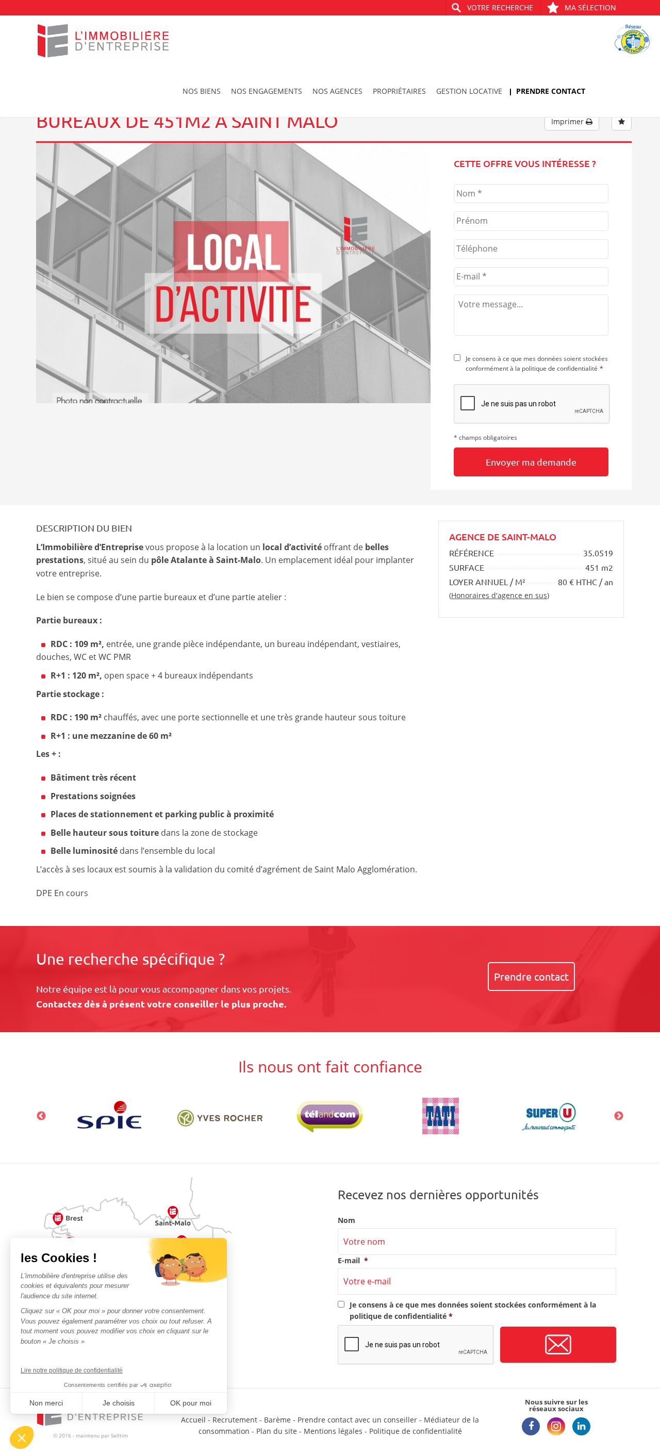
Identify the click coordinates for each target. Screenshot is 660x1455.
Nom (346, 1220)
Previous (41, 1116)
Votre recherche (500, 7)
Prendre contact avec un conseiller (357, 1420)
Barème (277, 1420)
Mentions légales (333, 1431)
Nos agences (337, 91)
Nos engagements (266, 91)
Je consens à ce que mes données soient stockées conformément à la (537, 363)
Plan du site (276, 1431)
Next (619, 1116)
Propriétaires (399, 91)
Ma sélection (590, 7)
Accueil (193, 1420)
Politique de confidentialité (415, 1431)
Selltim (119, 1435)
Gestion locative (469, 91)
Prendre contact (550, 91)
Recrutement (234, 1420)
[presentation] (532, 404)
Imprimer (568, 121)
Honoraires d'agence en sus (499, 595)
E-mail (353, 1260)
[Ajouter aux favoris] (622, 121)
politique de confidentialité (560, 368)
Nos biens (202, 91)
